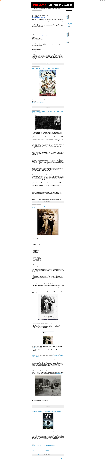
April (68, 27)
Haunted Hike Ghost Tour (42, 8)
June (68, 26)
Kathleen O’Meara (38, 275)
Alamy (56, 290)
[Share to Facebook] (48, 63)
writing (43, 455)
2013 (67, 35)
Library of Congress (59, 373)
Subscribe (56, 8)
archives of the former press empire (37, 291)
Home (32, 8)
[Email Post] (44, 201)
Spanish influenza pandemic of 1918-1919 (46, 287)
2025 (67, 15)
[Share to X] (47, 63)
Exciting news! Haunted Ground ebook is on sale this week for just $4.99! (46, 411)
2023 (67, 17)
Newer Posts (33, 458)
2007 (67, 42)
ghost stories (37, 455)
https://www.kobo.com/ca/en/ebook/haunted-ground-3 (39, 442)
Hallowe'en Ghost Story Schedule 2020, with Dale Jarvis (43, 12)
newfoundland (40, 455)
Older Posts (62, 458)
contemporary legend (36, 407)
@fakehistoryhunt (36, 347)
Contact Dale (49, 8)
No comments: (42, 201)
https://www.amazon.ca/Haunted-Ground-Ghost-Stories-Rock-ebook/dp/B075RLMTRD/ (43, 445)
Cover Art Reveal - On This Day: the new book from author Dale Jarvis (45, 68)
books (34, 455)
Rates (46, 8)
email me (42, 370)
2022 (67, 18)
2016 (67, 32)
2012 (67, 36)
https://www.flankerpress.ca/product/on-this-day (38, 102)
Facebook (59, 8)
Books (53, 8)
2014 (67, 34)
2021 (67, 19)
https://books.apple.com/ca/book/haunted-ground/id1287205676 (40, 450)
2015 (67, 33)
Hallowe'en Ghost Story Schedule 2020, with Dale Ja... (69, 24)
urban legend (40, 407)
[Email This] (46, 63)
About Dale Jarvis (36, 8)
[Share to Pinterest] (49, 63)
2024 (67, 16)
